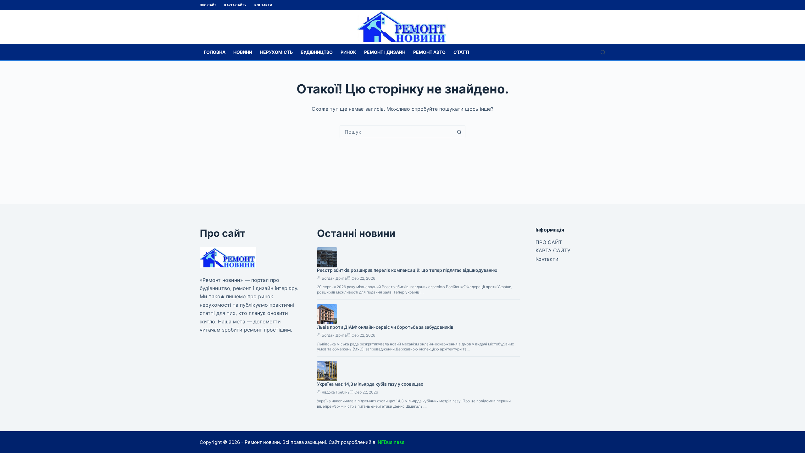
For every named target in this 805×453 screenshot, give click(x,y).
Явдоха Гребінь (336, 392)
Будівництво (317, 52)
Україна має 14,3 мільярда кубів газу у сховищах (370, 384)
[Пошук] (603, 52)
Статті (461, 52)
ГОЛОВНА (214, 52)
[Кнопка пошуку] (459, 132)
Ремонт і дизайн (384, 52)
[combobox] (396, 132)
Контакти (263, 5)
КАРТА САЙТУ (235, 5)
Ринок (348, 52)
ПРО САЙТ (208, 5)
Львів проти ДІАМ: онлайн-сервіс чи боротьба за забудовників (385, 327)
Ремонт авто (429, 52)
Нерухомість (276, 52)
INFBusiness (390, 442)
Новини (242, 52)
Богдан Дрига (334, 278)
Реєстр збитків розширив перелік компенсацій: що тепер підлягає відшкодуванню (407, 270)
